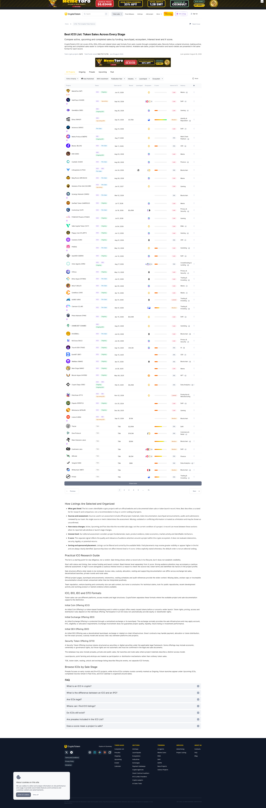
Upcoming (103, 72)
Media (182, 293)
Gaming (183, 110)
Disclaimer (68, 765)
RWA (182, 226)
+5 (190, 334)
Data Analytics (185, 385)
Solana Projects (163, 770)
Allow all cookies (23, 795)
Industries (135, 759)
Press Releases (129, 14)
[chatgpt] (90, 752)
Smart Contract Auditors (140, 773)
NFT (181, 375)
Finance (183, 162)
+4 (189, 309)
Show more (133, 483)
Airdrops (140, 14)
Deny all (36, 795)
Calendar (118, 766)
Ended (117, 763)
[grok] (110, 752)
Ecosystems (136, 756)
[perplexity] (95, 752)
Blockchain (184, 170)
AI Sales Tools (137, 783)
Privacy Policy (69, 761)
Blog (196, 756)
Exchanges (136, 763)
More (158, 14)
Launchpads (136, 753)
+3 (190, 362)
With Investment (102, 79)
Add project (149, 14)
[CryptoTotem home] (72, 16)
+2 (186, 92)
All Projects (70, 72)
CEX (181, 146)
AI (181, 348)
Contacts (198, 749)
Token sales (116, 14)
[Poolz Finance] (139, 170)
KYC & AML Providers (139, 777)
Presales (117, 753)
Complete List (119, 749)
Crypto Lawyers (137, 780)
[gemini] (100, 752)
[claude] (105, 752)
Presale (92, 72)
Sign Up (195, 14)
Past (112, 72)
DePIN (160, 763)
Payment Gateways (138, 766)
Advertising (168, 14)
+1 (151, 101)
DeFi (181, 101)
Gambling (183, 248)
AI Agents (161, 749)
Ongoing (82, 72)
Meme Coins (162, 753)
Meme (182, 92)
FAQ (196, 753)
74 (148, 490)
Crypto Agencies (138, 770)
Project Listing (181, 753)
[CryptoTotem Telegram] (71, 752)
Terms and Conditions (72, 757)
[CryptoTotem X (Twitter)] (66, 752)
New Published (88, 79)
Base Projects (162, 766)
